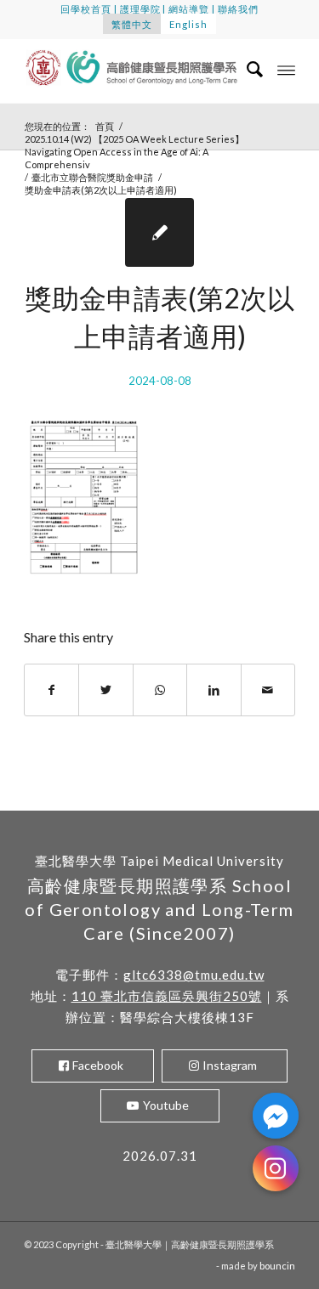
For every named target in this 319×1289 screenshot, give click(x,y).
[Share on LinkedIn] (213, 689)
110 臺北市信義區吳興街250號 (166, 995)
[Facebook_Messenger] (276, 1116)
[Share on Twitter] (105, 689)
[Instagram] (276, 1168)
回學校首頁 (85, 8)
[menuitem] (247, 69)
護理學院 (140, 8)
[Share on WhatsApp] (160, 689)
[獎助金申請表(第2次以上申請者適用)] (159, 232)
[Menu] (286, 68)
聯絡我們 (238, 8)
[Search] (247, 69)
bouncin (277, 1265)
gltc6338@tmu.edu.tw (194, 974)
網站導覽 (188, 8)
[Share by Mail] (268, 689)
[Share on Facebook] (51, 689)
